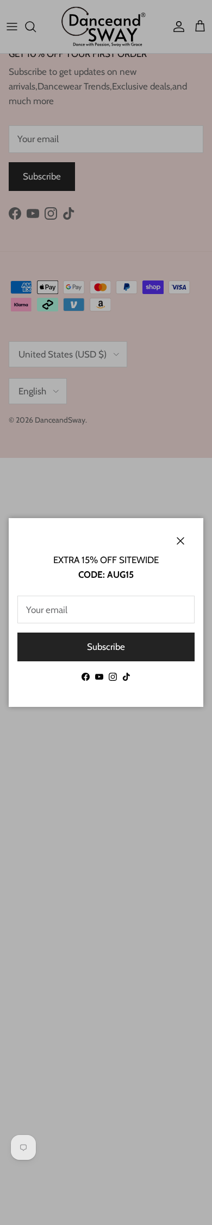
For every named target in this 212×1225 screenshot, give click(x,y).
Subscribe (106, 646)
